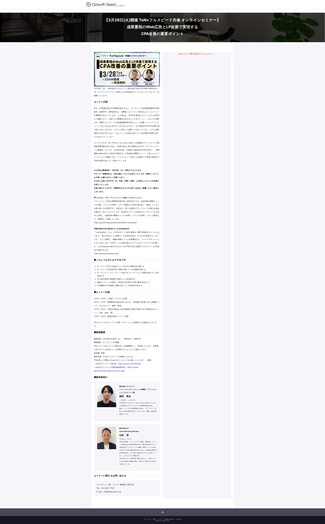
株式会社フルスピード (117, 88)
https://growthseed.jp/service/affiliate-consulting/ (115, 222)
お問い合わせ (179, 519)
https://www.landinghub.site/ (106, 253)
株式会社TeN (133, 88)
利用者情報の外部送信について (169, 519)
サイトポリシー (160, 519)
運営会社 (154, 519)
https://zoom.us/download (129, 364)
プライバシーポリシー (148, 519)
